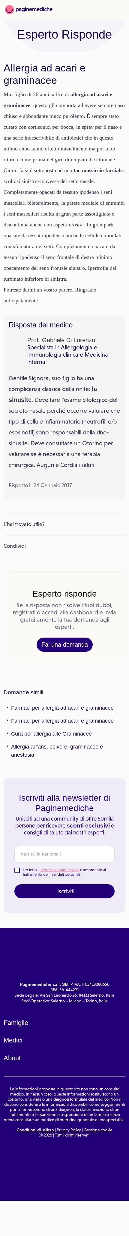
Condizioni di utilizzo (35, 1130)
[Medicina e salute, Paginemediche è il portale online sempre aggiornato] (28, 9)
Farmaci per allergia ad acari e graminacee (62, 708)
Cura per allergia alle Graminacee (51, 734)
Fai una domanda (64, 644)
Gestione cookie (98, 1130)
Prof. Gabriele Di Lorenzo (61, 340)
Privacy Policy (69, 1130)
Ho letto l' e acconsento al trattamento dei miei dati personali (64, 872)
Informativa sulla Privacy (59, 870)
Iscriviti (65, 891)
